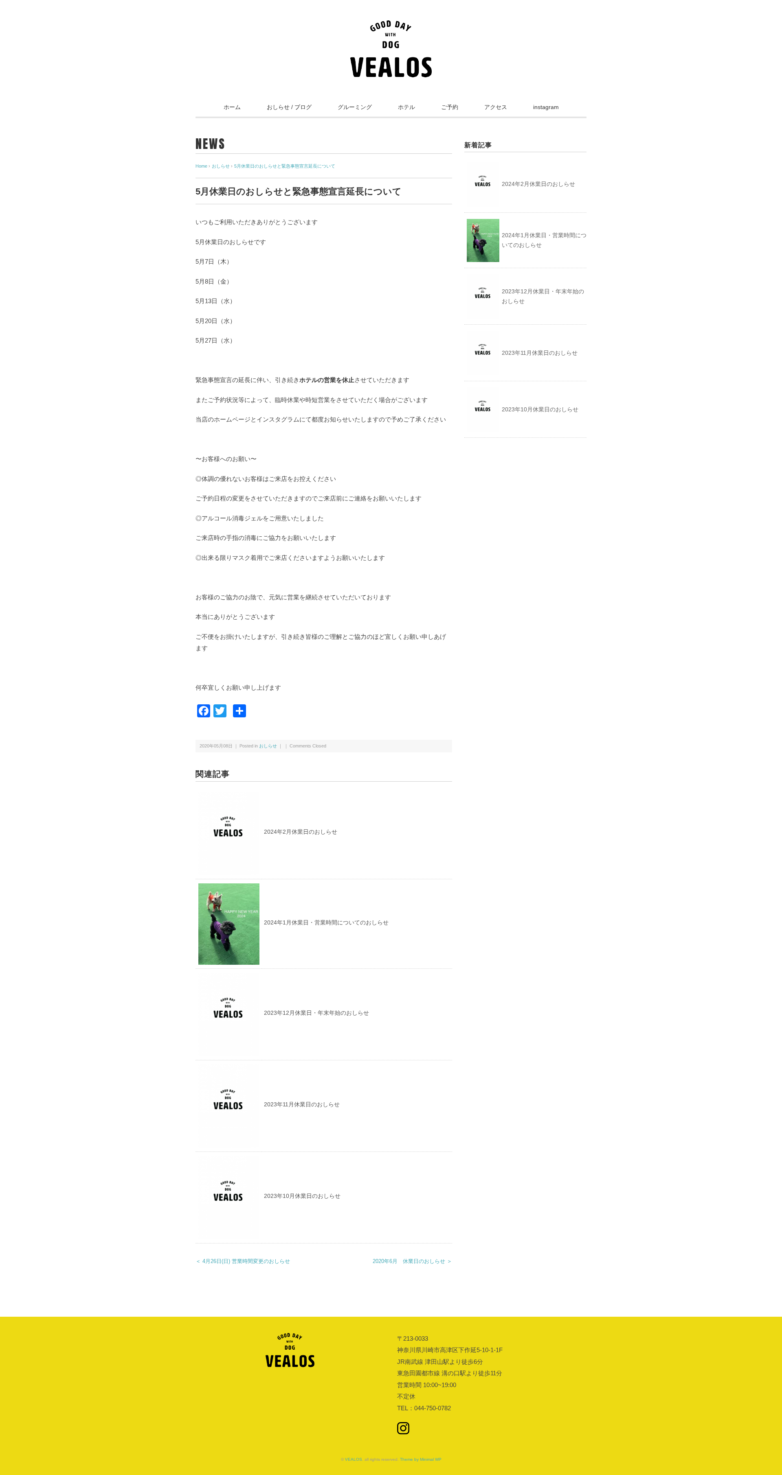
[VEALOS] (391, 25)
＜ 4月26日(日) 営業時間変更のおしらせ (243, 1261)
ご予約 (449, 107)
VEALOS (353, 1459)
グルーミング (355, 107)
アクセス (495, 107)
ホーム (232, 107)
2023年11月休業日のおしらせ (302, 1104)
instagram (546, 107)
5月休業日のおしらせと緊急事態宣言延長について (284, 166)
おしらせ (268, 745)
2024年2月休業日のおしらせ (300, 831)
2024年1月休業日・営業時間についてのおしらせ (326, 922)
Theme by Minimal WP (421, 1459)
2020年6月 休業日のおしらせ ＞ (412, 1261)
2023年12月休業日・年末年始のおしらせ (316, 1013)
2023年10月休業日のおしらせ (302, 1196)
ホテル (406, 107)
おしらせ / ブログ (289, 107)
